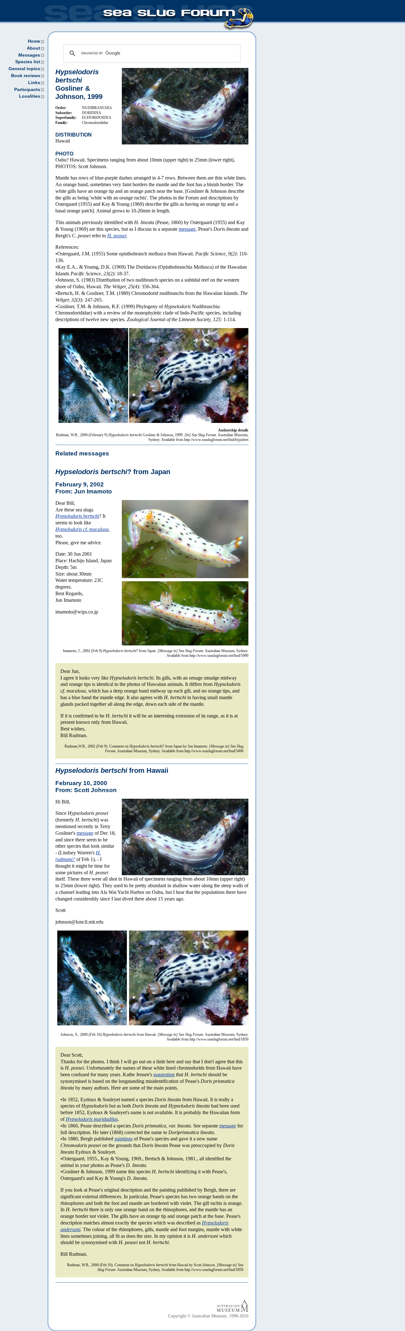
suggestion (164, 1074)
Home (34, 41)
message (187, 229)
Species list (27, 61)
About (33, 48)
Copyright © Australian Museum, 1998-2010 (208, 1316)
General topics (24, 68)
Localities (29, 96)
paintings (124, 1138)
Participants (27, 89)
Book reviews (25, 75)
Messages (29, 55)
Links (34, 82)
